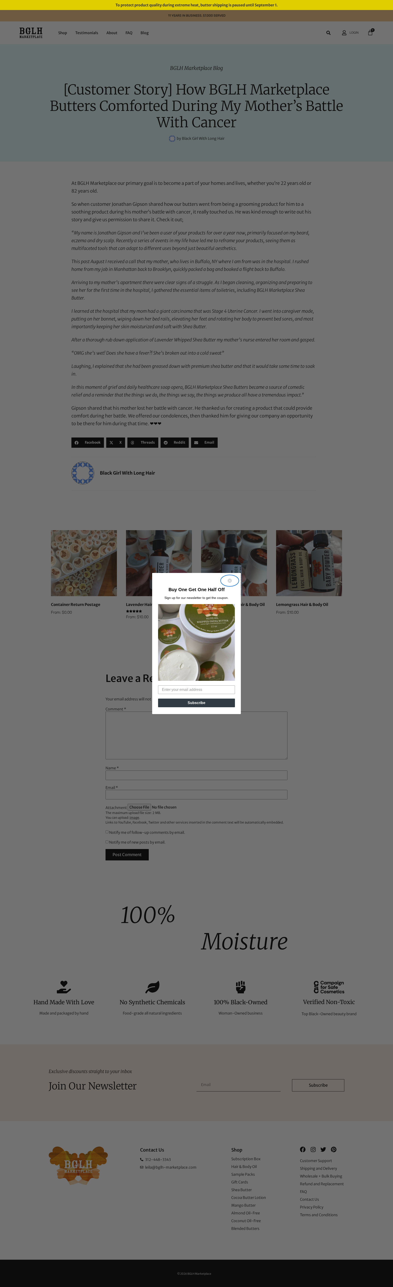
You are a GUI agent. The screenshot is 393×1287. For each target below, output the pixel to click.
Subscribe (196, 703)
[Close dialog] (229, 581)
